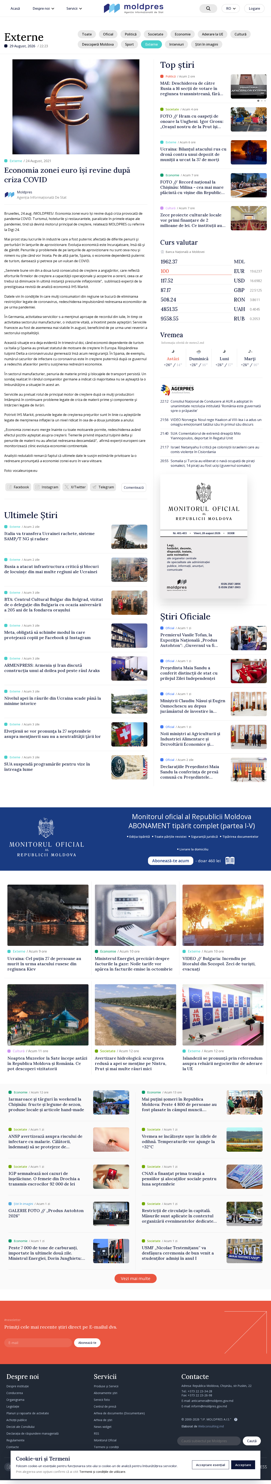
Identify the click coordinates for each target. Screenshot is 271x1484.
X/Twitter (78, 487)
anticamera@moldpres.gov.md (212, 1401)
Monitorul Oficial (105, 1440)
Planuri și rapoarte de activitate (27, 1413)
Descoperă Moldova (98, 44)
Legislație (12, 1406)
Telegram (106, 487)
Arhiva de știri (103, 1420)
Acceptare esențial (210, 1465)
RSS (96, 1433)
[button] (258, 101)
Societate (155, 34)
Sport (129, 44)
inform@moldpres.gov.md (209, 1406)
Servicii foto (102, 1400)
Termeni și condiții (106, 1447)
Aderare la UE (212, 34)
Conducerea (14, 1393)
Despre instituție (17, 1386)
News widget (103, 1427)
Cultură (240, 34)
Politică (131, 34)
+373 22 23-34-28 (200, 1391)
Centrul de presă (105, 1406)
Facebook (21, 487)
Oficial (108, 34)
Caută (252, 1441)
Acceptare (243, 1465)
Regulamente (15, 1440)
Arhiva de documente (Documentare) (119, 1413)
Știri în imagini (206, 44)
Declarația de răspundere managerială (32, 1433)
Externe (24, 37)
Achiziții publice (16, 1420)
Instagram (50, 487)
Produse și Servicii (106, 1386)
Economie (183, 34)
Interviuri (176, 44)
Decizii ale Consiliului (20, 1427)
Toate (87, 34)
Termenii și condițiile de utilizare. (102, 1471)
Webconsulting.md (211, 1426)
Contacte (12, 1447)
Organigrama (15, 1400)
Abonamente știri (105, 1393)
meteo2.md (196, 342)
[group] (213, 86)
